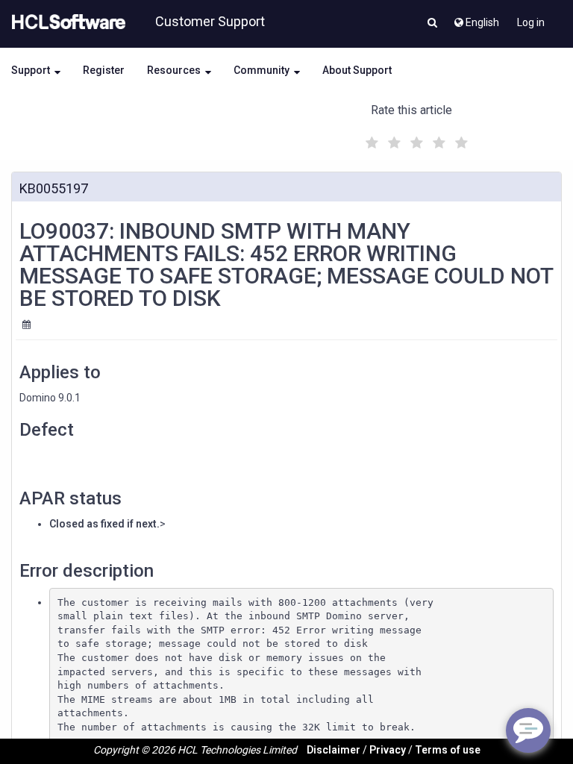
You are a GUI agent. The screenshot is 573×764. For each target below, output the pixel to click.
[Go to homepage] (65, 22)
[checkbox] (370, 139)
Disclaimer (333, 750)
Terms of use (447, 750)
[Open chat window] (528, 730)
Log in (531, 22)
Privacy (387, 750)
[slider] (415, 140)
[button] (432, 24)
